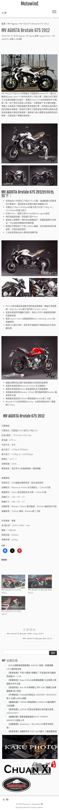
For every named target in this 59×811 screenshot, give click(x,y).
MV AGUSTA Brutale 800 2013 (39, 638)
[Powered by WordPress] (42, 804)
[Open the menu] (54, 12)
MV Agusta (12, 23)
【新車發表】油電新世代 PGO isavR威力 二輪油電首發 (32, 731)
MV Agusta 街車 (32, 36)
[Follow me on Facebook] (5, 12)
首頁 (3, 23)
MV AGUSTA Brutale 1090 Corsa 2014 (24, 633)
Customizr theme (36, 807)
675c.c (48, 36)
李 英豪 (19, 39)
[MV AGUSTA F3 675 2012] (13, 581)
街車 (12, 39)
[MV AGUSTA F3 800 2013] (13, 603)
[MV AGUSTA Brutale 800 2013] (40, 581)
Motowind (29, 4)
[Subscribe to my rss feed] (3, 12)
